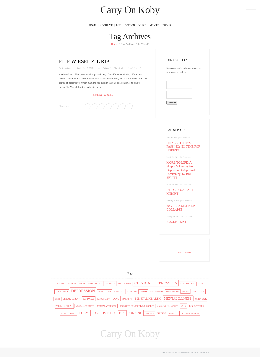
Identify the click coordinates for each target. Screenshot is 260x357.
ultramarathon (190, 313)
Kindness (88, 299)
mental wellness (106, 306)
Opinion (130, 25)
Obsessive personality (167, 306)
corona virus (62, 292)
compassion (188, 284)
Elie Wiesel (118, 68)
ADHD (82, 284)
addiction (71, 284)
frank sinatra (172, 292)
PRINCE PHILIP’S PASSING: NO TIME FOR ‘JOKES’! (183, 146)
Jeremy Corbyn (71, 299)
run (122, 313)
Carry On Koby (130, 9)
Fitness (143, 292)
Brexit (127, 284)
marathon (127, 299)
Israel (57, 299)
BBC (119, 284)
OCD (183, 306)
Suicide (161, 313)
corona (201, 284)
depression (83, 291)
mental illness (178, 298)
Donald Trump (104, 292)
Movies (154, 25)
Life (118, 25)
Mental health (148, 298)
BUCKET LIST (176, 221)
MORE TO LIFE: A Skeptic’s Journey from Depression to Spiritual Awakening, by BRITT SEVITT (180, 170)
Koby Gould (66, 68)
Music (142, 25)
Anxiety (110, 284)
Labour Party (103, 299)
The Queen (173, 313)
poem (84, 313)
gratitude (198, 291)
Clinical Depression (155, 283)
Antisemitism (95, 284)
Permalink (131, 68)
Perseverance (68, 313)
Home (92, 25)
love (116, 298)
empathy (119, 291)
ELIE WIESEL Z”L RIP (84, 61)
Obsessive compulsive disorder (136, 306)
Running (135, 313)
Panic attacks (196, 306)
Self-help (149, 313)
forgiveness (156, 291)
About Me (106, 25)
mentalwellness (85, 306)
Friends (185, 291)
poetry (109, 313)
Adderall (59, 284)
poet (96, 313)
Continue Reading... (103, 94)
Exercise (132, 291)
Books (166, 25)
